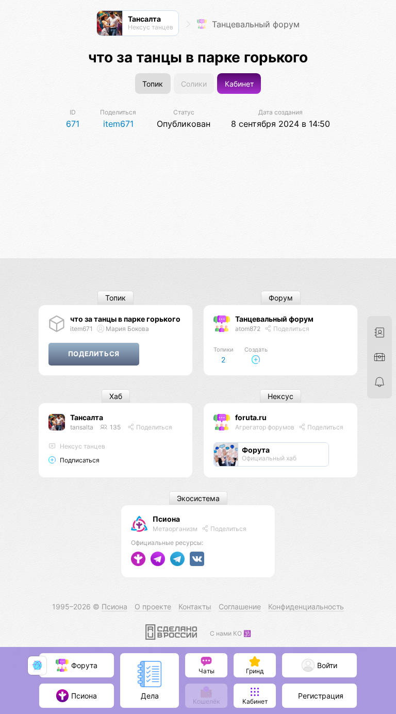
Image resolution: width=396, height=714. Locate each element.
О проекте (153, 606)
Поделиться (290, 329)
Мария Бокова (126, 329)
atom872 (247, 329)
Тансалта (86, 417)
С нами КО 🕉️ (230, 633)
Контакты (194, 606)
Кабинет (239, 83)
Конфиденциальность (306, 606)
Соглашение (240, 606)
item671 (81, 329)
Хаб (115, 396)
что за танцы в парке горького (125, 318)
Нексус (280, 396)
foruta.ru (251, 417)
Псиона (166, 518)
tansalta (81, 427)
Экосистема (198, 498)
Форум (281, 298)
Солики (194, 83)
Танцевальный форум (254, 24)
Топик (152, 83)
